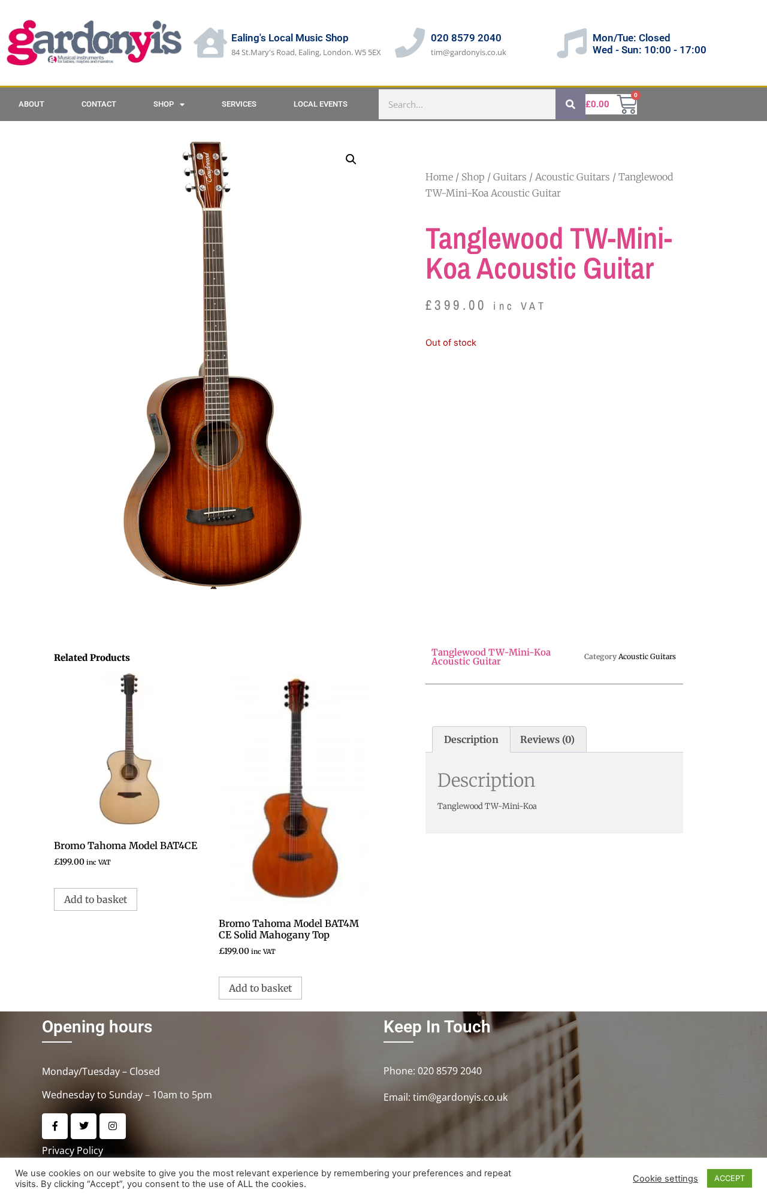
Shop (163, 103)
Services (239, 103)
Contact (98, 103)
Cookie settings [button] (665, 1178)
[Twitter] (83, 1126)
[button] (351, 159)
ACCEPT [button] (729, 1178)
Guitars (510, 177)
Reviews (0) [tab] (547, 739)
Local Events (321, 103)
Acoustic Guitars (572, 177)
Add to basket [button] (95, 899)
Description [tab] (471, 739)
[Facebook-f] (55, 1126)
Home (439, 177)
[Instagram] (112, 1126)
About (31, 103)
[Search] (570, 104)
